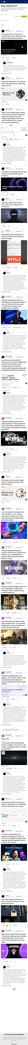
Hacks (7, 699)
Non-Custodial (9, 768)
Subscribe (24, 16)
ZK (3, 57)
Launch (7, 57)
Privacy (4, 825)
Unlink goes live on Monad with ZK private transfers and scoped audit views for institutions (14, 174)
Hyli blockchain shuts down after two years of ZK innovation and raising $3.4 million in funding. (13, 236)
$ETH (7, 139)
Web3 (7, 961)
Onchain (14, 57)
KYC (16, 768)
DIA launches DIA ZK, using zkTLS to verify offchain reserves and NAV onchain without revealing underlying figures (14, 36)
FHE (13, 864)
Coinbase (12, 449)
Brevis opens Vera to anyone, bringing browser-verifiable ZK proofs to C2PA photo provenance (12, 482)
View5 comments (7, 291)
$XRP (3, 925)
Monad (12, 194)
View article (18, 31)
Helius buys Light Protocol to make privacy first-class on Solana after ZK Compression (12, 204)
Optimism (14, 825)
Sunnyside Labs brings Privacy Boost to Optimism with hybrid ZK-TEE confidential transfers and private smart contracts (14, 804)
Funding (8, 612)
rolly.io (3, 741)
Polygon (13, 699)
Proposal (15, 387)
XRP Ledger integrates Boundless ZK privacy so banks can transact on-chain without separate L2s (13, 901)
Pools (14, 647)
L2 (3, 449)
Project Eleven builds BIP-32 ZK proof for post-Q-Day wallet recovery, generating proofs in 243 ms (14, 83)
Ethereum (16, 139)
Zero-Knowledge (17, 327)
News (2, 14)
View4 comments (7, 73)
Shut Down (15, 267)
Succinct (15, 578)
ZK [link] (5, 14)
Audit (7, 194)
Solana (4, 226)
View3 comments (7, 985)
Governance (15, 542)
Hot (2, 25)
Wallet (7, 104)
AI (2, 961)
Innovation (8, 267)
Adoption (4, 542)
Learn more (23, 730)
